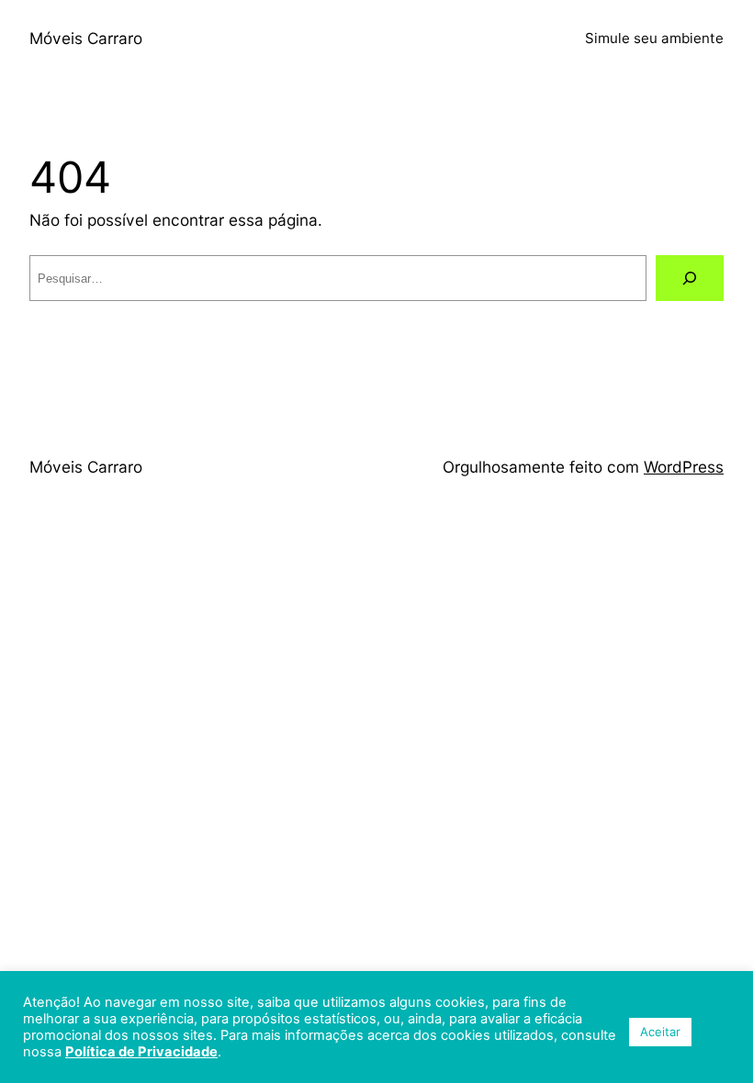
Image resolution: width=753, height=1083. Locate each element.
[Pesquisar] (690, 278)
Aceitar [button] (660, 1031)
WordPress (684, 466)
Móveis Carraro (85, 38)
